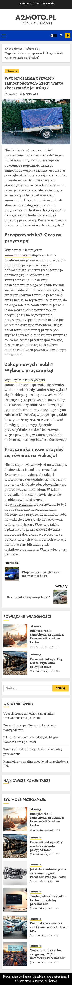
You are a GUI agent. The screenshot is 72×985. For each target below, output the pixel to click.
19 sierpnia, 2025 (42, 962)
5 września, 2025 (42, 881)
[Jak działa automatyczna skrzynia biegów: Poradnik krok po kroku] (15, 873)
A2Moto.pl (36, 17)
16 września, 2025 (43, 671)
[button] (4, 35)
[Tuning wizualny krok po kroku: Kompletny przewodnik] (15, 900)
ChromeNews (23, 981)
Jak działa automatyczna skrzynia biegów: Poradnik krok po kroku (48, 873)
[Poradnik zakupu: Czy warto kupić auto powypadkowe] (15, 663)
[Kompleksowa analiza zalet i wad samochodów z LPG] (15, 927)
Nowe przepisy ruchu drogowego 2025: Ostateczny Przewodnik (47, 954)
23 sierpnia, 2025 (42, 935)
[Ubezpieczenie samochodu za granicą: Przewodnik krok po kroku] (15, 635)
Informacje (11, 71)
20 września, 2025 (43, 647)
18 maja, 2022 (30, 94)
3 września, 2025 (42, 908)
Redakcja (12, 94)
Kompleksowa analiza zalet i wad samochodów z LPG (49, 927)
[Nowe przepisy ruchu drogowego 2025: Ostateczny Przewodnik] (15, 954)
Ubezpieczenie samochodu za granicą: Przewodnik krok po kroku (47, 636)
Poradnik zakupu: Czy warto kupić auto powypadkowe (46, 663)
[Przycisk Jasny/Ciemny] (53, 35)
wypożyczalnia (21, 504)
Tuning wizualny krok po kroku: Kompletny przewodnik (48, 900)
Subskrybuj (67, 35)
